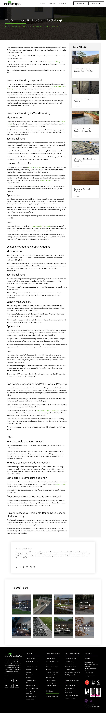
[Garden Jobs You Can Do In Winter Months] (84, 626)
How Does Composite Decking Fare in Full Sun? (83, 70)
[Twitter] (11, 680)
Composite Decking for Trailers (82, 190)
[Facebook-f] (11, 686)
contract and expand (46, 180)
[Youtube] (6, 686)
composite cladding (53, 62)
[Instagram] (6, 680)
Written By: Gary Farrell (24, 548)
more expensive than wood (41, 226)
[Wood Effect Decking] (63, 604)
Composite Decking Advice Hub (20, 26)
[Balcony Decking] (42, 604)
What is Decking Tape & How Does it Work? (85, 160)
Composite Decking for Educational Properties (82, 130)
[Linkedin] (17, 686)
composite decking (34, 167)
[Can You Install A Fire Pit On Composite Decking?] (21, 626)
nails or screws (60, 484)
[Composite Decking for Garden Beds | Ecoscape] (42, 626)
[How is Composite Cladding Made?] (21, 604)
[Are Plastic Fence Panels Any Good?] (84, 604)
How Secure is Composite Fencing (83, 100)
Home (7, 26)
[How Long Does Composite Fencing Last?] (63, 626)
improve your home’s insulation (48, 410)
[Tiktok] (17, 680)
